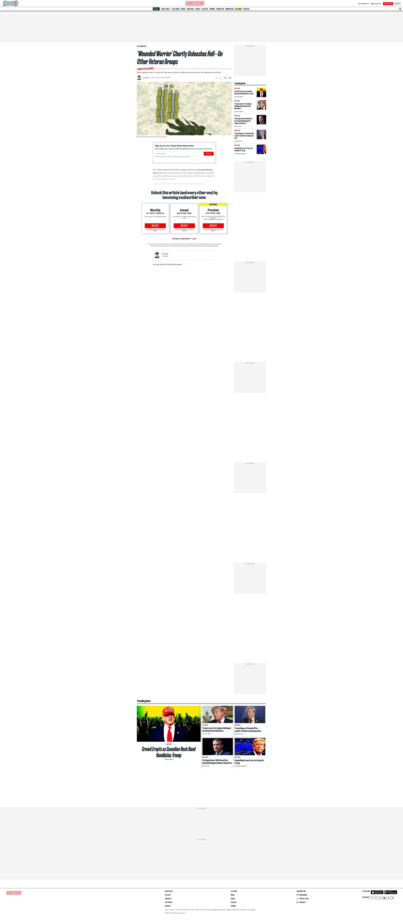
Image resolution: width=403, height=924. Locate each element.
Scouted (246, 9)
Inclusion (222, 909)
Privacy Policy (186, 156)
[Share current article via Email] (225, 78)
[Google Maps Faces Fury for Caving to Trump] (261, 153)
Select (155, 225)
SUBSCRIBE (388, 3)
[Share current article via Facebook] (216, 78)
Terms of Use (177, 156)
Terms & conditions (232, 909)
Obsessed (190, 9)
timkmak (165, 256)
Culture (233, 902)
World (233, 899)
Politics (205, 9)
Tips (177, 909)
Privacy (197, 909)
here (179, 264)
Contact (172, 909)
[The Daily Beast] (195, 3)
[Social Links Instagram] (380, 898)
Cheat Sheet (165, 9)
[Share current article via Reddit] (230, 78)
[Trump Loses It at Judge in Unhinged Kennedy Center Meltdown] (261, 109)
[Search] (400, 9)
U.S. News (238, 9)
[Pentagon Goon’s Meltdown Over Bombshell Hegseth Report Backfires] (261, 124)
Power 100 (220, 9)
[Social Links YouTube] (384, 898)
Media (183, 9)
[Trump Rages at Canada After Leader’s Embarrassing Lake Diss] (261, 139)
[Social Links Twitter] (376, 898)
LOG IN (397, 3)
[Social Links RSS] (388, 898)
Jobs (181, 909)
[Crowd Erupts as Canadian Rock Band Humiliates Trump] (261, 96)
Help (192, 909)
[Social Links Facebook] (371, 898)
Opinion (212, 9)
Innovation (229, 9)
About (167, 909)
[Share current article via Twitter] (221, 78)
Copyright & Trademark (247, 909)
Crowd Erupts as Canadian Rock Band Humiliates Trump (169, 752)
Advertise (187, 909)
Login (194, 239)
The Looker (176, 9)
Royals (197, 9)
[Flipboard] (392, 898)
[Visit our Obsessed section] (17, 3)
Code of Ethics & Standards (209, 909)
